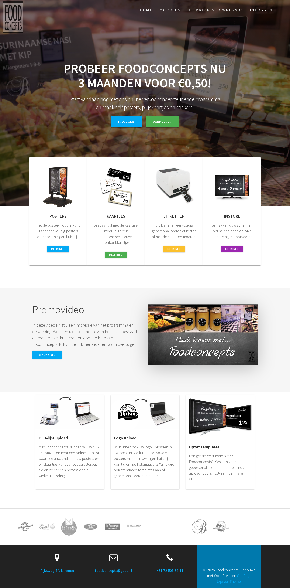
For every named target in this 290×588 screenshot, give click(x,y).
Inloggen (261, 9)
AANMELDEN (162, 121)
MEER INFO (58, 249)
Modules (169, 9)
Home (146, 9)
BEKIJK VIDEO (47, 354)
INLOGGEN (126, 121)
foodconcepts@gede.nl (113, 570)
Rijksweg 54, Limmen (57, 570)
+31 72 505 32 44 (169, 570)
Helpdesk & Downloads (215, 9)
